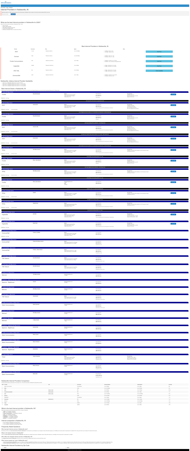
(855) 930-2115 (50, 399)
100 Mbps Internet (36, 274)
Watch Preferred (36, 341)
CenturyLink (6, 399)
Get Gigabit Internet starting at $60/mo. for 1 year (95, 199)
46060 (5, 447)
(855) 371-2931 (50, 389)
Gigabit (34, 192)
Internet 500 (35, 138)
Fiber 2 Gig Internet (37, 181)
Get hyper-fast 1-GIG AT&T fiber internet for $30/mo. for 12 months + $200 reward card (95, 134)
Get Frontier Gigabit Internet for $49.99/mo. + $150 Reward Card (95, 167)
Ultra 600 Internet (36, 266)
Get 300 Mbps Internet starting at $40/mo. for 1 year (95, 156)
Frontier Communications (8, 391)
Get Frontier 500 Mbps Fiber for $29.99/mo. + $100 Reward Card (95, 122)
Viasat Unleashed (36, 356)
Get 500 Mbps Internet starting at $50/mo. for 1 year (95, 177)
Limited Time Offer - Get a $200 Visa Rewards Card (95, 188)
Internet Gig (35, 348)
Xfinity (5, 388)
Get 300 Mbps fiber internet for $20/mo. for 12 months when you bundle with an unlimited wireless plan (95, 112)
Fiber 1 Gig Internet (37, 160)
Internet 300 (35, 104)
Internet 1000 (35, 126)
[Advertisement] (95, 18)
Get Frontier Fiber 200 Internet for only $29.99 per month (95, 100)
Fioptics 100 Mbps (36, 232)
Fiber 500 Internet (36, 115)
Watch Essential (36, 304)
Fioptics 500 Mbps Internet (38, 241)
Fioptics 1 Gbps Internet (37, 249)
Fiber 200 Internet (36, 93)
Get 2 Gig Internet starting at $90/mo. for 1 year (95, 210)
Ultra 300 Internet (36, 257)
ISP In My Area (3, 7)
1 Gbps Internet (36, 319)
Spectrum (5, 395)
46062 (68, 447)
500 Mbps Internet (36, 170)
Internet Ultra (35, 327)
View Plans (159, 51)
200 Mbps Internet (36, 288)
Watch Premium (36, 365)
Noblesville (11, 7)
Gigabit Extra (35, 203)
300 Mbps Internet (36, 149)
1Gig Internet (35, 296)
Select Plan (35, 223)
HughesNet (6, 404)
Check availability (159, 70)
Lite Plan (34, 213)
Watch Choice (35, 334)
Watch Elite (35, 373)
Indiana (7, 7)
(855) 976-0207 (50, 391)
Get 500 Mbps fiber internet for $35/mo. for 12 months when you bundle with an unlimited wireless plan (95, 145)
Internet (34, 281)
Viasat (5, 402)
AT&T (5, 389)
